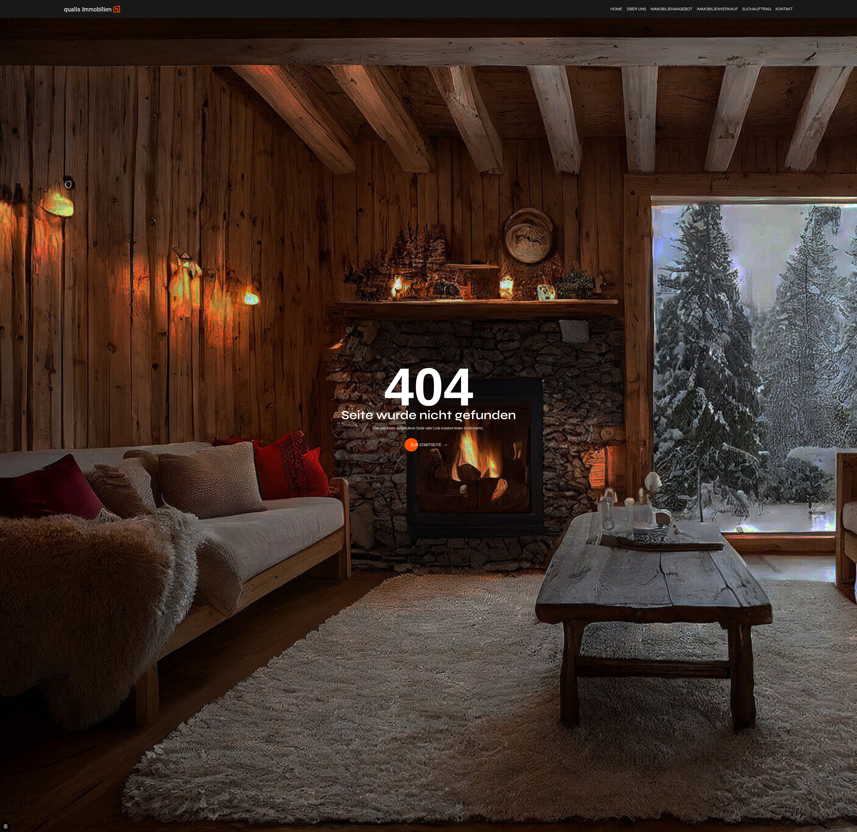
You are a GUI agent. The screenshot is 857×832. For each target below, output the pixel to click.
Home (616, 8)
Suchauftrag (756, 8)
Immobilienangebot (671, 8)
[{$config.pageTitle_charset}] (92, 8)
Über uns (636, 8)
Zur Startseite (426, 444)
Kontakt (784, 8)
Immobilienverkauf (717, 8)
